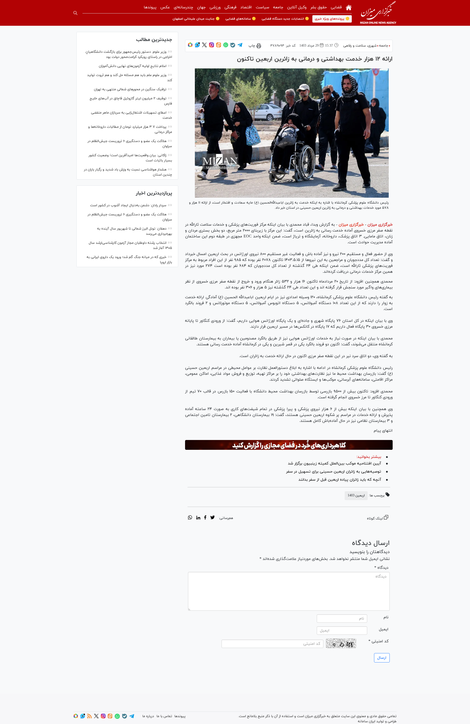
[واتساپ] (225, 46)
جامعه (278, 7)
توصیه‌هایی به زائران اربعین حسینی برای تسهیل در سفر (333, 471)
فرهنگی (230, 7)
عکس (165, 7)
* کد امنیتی (378, 641)
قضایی (336, 7)
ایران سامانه (366, 721)
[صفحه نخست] (349, 7)
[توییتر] (204, 46)
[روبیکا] (190, 46)
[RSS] (89, 717)
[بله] (232, 46)
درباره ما (148, 716)
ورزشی (215, 7)
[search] (75, 13)
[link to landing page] (378, 13)
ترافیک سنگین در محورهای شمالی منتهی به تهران (130, 89)
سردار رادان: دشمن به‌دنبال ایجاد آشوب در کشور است (128, 205)
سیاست (262, 7)
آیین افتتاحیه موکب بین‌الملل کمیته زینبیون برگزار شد (334, 463)
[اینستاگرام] (211, 46)
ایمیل (383, 629)
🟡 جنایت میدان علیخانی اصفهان (196, 19)
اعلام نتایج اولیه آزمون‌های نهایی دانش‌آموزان (132, 66)
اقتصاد (246, 7)
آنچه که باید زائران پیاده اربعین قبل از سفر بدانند (339, 479)
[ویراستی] (197, 46)
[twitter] (212, 518)
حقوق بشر (318, 7)
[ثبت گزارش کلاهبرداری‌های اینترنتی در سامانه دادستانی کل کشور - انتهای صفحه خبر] (289, 445)
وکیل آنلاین (296, 7)
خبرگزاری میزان (380, 224)
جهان (201, 7)
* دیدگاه (381, 567)
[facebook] (205, 518)
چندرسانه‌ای (183, 7)
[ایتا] (218, 46)
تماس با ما (164, 716)
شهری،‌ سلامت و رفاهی (359, 45)
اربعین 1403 (356, 495)
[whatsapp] (190, 518)
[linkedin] (198, 518)
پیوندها (150, 7)
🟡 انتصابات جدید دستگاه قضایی (285, 19)
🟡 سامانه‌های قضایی (240, 19)
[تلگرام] (239, 46)
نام (386, 617)
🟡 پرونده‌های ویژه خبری (332, 19)
